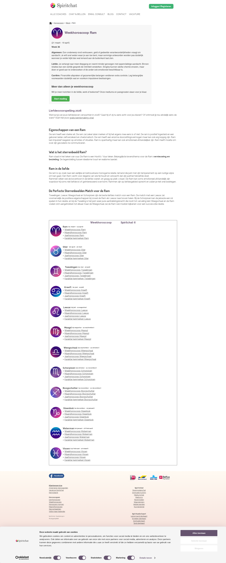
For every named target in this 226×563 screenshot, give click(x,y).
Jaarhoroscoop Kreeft (75, 296)
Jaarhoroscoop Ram (74, 235)
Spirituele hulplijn (139, 493)
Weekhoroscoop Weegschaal (78, 350)
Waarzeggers (139, 502)
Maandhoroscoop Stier (75, 252)
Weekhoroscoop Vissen (75, 451)
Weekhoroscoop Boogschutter (79, 391)
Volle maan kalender (57, 511)
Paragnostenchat (139, 490)
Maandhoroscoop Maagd (76, 333)
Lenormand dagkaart (139, 516)
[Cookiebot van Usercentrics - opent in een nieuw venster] (22, 558)
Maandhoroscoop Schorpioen (78, 373)
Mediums (139, 497)
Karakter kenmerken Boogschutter (81, 399)
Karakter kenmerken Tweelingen (79, 278)
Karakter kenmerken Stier (76, 258)
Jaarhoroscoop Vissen (75, 457)
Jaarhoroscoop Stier (74, 255)
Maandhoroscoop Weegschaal (79, 353)
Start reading (60, 98)
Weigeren (199, 548)
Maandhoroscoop (55, 507)
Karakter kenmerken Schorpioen (79, 379)
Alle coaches (58, 14)
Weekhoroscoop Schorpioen (78, 371)
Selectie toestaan (199, 541)
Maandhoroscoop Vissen (76, 454)
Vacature (134, 14)
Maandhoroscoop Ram (75, 232)
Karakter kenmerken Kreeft (77, 299)
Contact (121, 14)
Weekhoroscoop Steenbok (77, 411)
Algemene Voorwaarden (58, 488)
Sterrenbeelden (55, 509)
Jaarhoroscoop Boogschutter (78, 397)
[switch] (82, 557)
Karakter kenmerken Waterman (79, 440)
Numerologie (139, 507)
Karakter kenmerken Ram (76, 238)
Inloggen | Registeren (161, 6)
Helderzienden (139, 504)
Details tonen (146, 558)
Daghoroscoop (54, 500)
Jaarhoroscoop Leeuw (75, 316)
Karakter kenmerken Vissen (77, 460)
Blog (111, 14)
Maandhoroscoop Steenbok (78, 414)
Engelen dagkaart (139, 519)
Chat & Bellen (77, 14)
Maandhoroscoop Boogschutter (80, 394)
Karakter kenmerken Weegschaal (80, 359)
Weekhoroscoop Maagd (76, 330)
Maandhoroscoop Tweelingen (78, 273)
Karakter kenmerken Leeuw (77, 319)
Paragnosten (139, 500)
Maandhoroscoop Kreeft (76, 293)
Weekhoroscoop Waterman (77, 431)
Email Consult (96, 14)
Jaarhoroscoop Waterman (77, 437)
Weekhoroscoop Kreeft (75, 290)
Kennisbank (53, 493)
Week (68, 23)
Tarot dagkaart (139, 523)
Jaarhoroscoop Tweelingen (77, 275)
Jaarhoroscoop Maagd (75, 336)
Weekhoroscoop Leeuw (76, 310)
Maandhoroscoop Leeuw (76, 313)
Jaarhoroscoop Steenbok (76, 417)
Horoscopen (59, 23)
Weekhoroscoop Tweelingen (78, 270)
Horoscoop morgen (56, 504)
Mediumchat (139, 495)
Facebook (58, 476)
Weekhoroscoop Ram (75, 229)
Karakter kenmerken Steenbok (79, 420)
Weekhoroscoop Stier (74, 250)
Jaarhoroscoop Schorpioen (77, 376)
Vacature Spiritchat (56, 490)
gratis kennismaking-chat (82, 118)
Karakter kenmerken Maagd (77, 339)
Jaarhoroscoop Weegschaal (77, 356)
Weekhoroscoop (55, 502)
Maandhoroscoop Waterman (78, 434)
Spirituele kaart (139, 521)
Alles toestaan (199, 533)
